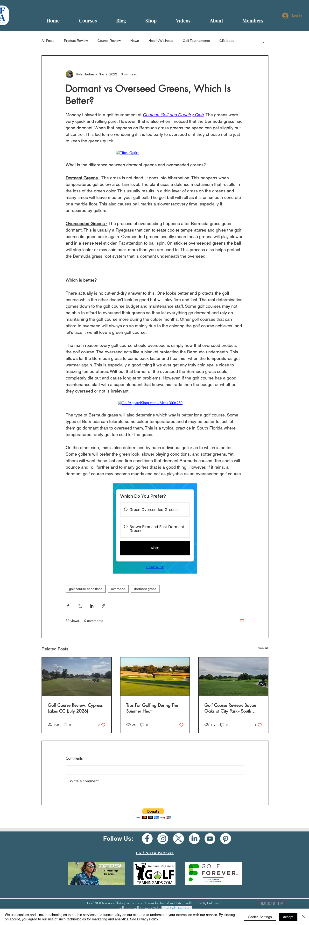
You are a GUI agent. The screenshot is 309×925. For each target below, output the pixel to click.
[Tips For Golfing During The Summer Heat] (155, 676)
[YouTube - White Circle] (209, 838)
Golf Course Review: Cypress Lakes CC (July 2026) (75, 708)
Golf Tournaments (196, 41)
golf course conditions (85, 589)
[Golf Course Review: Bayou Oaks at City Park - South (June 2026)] (233, 676)
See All (263, 648)
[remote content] (155, 153)
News (134, 41)
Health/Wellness (160, 41)
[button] (262, 41)
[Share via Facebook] (68, 606)
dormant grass (145, 589)
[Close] (303, 916)
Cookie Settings (260, 916)
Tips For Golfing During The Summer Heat (152, 708)
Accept (288, 916)
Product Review (76, 41)
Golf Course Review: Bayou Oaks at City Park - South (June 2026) (230, 708)
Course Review (109, 41)
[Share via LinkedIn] (91, 606)
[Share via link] (103, 606)
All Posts (48, 41)
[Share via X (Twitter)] (79, 606)
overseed (118, 589)
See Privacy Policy (144, 919)
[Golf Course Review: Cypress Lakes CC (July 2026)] (76, 676)
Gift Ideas (226, 41)
